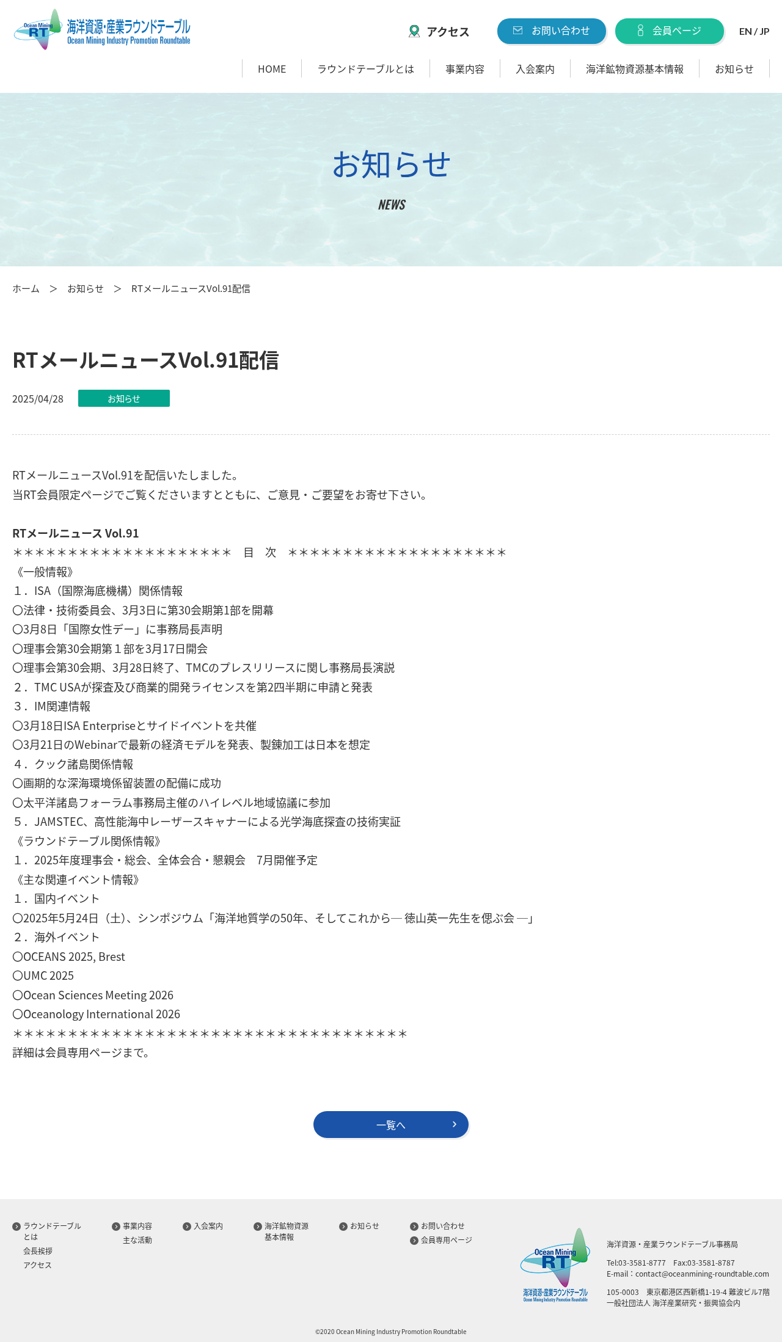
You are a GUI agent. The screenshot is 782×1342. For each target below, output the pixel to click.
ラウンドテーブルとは (365, 68)
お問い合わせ (561, 30)
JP (764, 31)
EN (745, 31)
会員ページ (676, 30)
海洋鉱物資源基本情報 (635, 68)
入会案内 (535, 68)
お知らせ (734, 68)
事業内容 (464, 68)
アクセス (448, 31)
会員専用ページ (446, 1239)
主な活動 (137, 1239)
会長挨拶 (38, 1250)
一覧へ (391, 1124)
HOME (272, 68)
